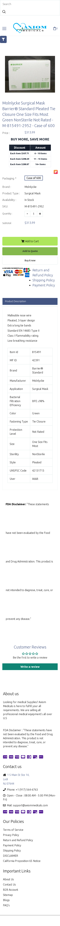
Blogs (6, 900)
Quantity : (7, 213)
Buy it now (30, 260)
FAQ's (6, 905)
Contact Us (9, 884)
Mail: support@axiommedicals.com (27, 805)
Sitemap (8, 894)
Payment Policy (43, 285)
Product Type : (11, 193)
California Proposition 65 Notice (21, 860)
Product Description (15, 301)
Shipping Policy (43, 280)
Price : (6, 132)
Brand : (6, 186)
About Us (8, 879)
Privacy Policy (11, 834)
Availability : (9, 199)
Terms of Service (13, 829)
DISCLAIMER (10, 855)
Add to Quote (30, 251)
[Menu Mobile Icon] (4, 29)
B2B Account (10, 889)
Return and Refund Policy (18, 840)
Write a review (30, 666)
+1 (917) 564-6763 (27, 789)
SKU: (5, 206)
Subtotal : (7, 223)
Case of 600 (33, 177)
